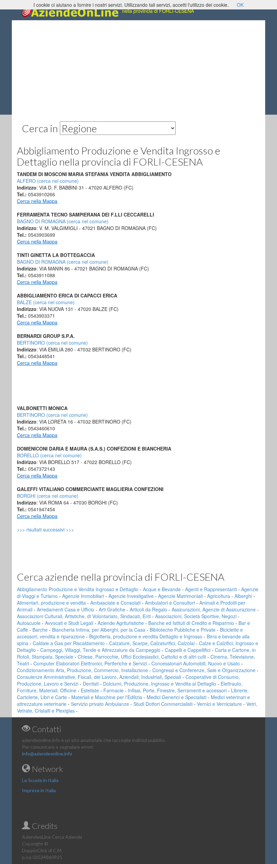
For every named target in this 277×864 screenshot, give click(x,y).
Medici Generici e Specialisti (176, 697)
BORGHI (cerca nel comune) (47, 495)
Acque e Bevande (162, 589)
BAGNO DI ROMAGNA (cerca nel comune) (62, 221)
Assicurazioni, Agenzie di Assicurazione (214, 609)
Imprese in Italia (39, 790)
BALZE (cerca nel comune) (46, 302)
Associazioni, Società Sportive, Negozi (195, 616)
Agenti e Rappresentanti (211, 589)
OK (240, 4)
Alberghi (243, 596)
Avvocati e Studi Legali (69, 623)
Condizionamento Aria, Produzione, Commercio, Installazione (82, 670)
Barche (40, 629)
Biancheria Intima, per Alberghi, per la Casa (98, 629)
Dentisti (91, 683)
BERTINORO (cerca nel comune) (52, 342)
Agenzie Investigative (131, 596)
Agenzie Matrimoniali (180, 596)
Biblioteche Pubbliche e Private (183, 629)
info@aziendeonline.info (47, 753)
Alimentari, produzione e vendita (51, 602)
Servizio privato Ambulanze (100, 703)
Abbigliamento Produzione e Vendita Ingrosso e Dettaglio (77, 589)
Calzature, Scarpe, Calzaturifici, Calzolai (152, 643)
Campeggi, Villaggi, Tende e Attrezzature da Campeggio (100, 649)
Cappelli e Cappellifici (187, 649)
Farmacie (113, 690)
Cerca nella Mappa (37, 201)
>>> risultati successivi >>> (57, 529)
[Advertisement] (138, 67)
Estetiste (90, 690)
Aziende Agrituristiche (121, 623)
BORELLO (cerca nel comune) (49, 455)
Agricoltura (218, 596)
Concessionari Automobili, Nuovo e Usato (195, 663)
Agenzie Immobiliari (83, 596)
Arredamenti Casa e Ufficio (65, 609)
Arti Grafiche (112, 609)
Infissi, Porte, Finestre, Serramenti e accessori (177, 690)
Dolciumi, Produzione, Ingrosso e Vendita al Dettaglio (159, 683)
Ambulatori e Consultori (170, 602)
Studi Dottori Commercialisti (163, 703)
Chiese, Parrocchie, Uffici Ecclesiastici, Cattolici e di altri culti (142, 656)
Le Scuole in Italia (40, 780)
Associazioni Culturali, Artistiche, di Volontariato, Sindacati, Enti (84, 616)
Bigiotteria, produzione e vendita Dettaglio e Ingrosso (145, 636)
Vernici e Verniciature (219, 703)
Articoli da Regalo (148, 609)
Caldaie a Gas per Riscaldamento (69, 643)
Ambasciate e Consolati (115, 602)
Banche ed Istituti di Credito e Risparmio (191, 623)
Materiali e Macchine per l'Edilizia (106, 697)
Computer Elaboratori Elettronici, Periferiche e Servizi (90, 663)
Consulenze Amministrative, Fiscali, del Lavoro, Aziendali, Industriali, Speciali (99, 676)
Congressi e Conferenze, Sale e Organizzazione (203, 670)
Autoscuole (29, 623)
